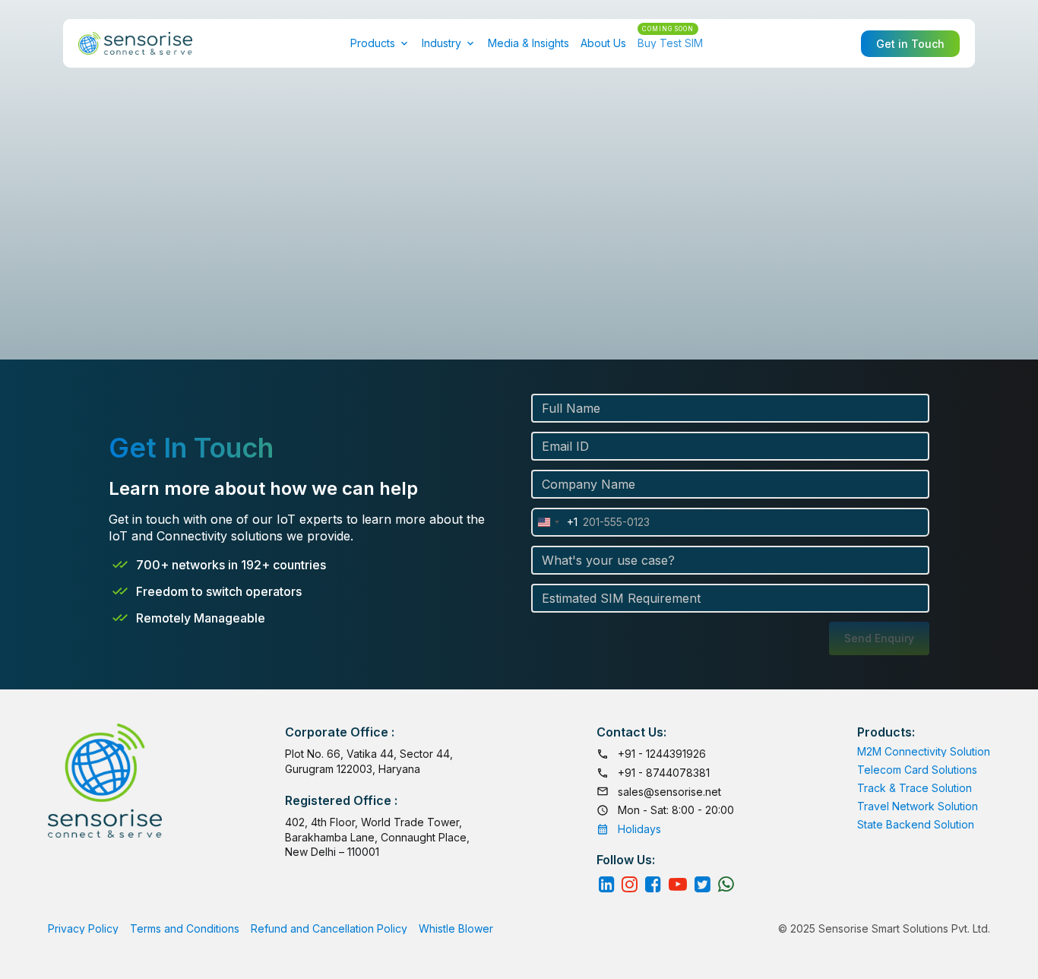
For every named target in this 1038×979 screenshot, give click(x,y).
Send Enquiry (879, 638)
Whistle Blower (456, 929)
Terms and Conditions (184, 929)
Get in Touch (910, 43)
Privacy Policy (83, 929)
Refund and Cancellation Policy (329, 929)
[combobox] (555, 522)
